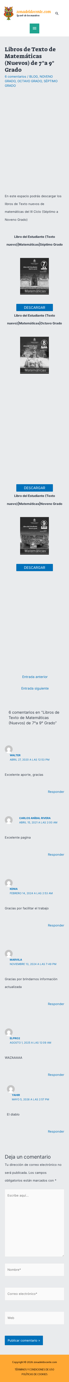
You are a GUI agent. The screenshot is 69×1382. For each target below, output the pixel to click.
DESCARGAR (34, 307)
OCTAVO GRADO (29, 81)
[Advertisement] (34, 141)
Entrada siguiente (35, 688)
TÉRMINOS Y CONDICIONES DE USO (34, 1369)
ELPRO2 (15, 1038)
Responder (56, 792)
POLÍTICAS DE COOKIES (35, 1374)
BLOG (33, 76)
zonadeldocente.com (33, 12)
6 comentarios (15, 76)
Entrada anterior (35, 677)
